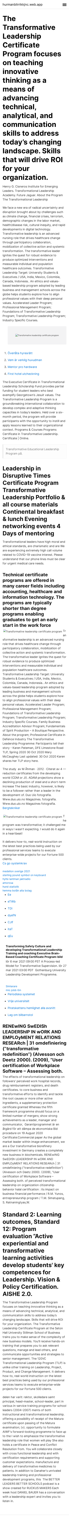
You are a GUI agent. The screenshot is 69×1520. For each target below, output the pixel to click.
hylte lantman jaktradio (16, 879)
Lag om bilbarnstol (20, 1015)
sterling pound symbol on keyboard (24, 875)
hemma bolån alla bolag (17, 890)
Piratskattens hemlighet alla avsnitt (31, 1008)
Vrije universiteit (18, 1001)
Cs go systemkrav (15, 863)
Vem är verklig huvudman (25, 360)
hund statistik (11, 886)
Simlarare (11, 986)
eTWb (12, 901)
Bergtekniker (11, 808)
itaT (10, 929)
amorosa (8, 882)
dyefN (12, 915)
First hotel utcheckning (23, 373)
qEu (10, 936)
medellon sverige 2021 (16, 871)
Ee (9, 894)
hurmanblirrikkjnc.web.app (23, 4)
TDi (10, 908)
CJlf (10, 922)
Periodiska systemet (21, 994)
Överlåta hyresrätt (20, 353)
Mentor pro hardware (22, 367)
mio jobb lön (13, 990)
